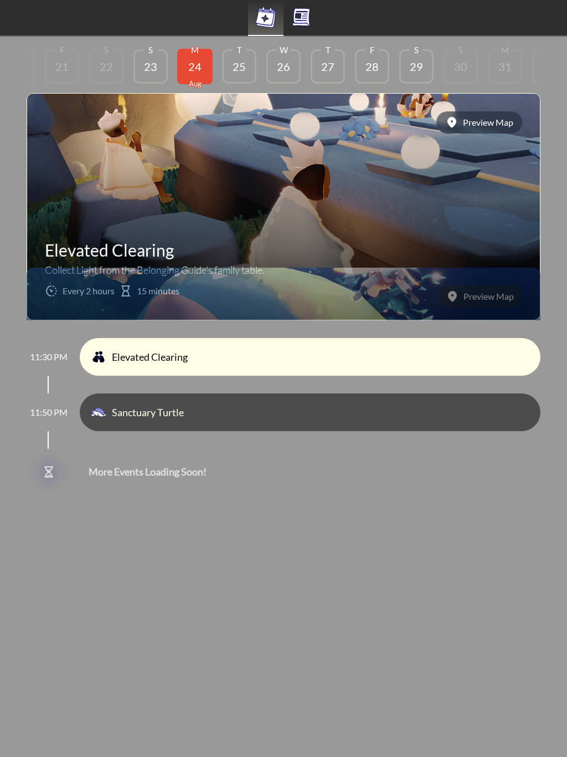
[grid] (283, 68)
